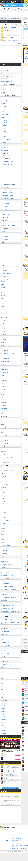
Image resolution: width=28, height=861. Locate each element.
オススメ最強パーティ (5, 567)
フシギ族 (2, 323)
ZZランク (2, 290)
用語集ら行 (3, 727)
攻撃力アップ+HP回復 (5, 430)
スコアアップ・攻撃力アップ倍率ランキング (9, 225)
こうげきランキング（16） (6, 220)
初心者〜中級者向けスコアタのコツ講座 (9, 589)
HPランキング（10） (5, 223)
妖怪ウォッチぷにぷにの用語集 (7, 703)
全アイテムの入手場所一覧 (6, 631)
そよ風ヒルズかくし (5, 111)
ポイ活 (8, 1)
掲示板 (19, 8)
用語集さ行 (3, 711)
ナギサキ (2, 498)
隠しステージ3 (3, 92)
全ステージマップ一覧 (5, 468)
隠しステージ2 (3, 89)
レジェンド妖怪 (4, 270)
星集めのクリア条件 (5, 653)
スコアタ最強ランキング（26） (7, 212)
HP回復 (2, 424)
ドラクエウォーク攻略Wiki (17, 838)
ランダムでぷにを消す (5, 358)
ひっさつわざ (3, 656)
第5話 (2, 678)
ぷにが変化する (4, 405)
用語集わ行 (3, 730)
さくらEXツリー (4, 492)
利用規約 (13, 827)
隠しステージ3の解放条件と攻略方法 (10, 34)
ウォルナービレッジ (5, 520)
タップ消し (3, 389)
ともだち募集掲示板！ (7, 30)
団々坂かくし (3, 103)
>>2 (25, 601)
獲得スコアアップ (4, 443)
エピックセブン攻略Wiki (16, 843)
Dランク (2, 312)
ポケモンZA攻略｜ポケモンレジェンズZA (19, 831)
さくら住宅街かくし (5, 98)
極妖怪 (2, 268)
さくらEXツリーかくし (5, 114)
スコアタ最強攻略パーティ (6, 583)
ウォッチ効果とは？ (5, 626)
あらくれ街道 (3, 548)
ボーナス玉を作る (4, 411)
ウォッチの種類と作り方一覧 (6, 619)
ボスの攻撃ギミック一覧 (5, 600)
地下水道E (3, 539)
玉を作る (2, 383)
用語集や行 (3, 725)
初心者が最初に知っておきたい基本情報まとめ (10, 611)
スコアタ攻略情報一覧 (5, 581)
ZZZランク (3, 287)
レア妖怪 (2, 265)
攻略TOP (3, 8)
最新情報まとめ (4, 231)
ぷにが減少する (4, 408)
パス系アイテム (4, 634)
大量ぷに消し (3, 394)
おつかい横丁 (3, 487)
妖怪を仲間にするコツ (5, 570)
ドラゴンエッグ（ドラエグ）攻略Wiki (19, 848)
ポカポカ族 (3, 331)
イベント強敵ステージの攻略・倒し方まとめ (9, 597)
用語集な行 (3, 716)
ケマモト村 (3, 501)
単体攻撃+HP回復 (4, 369)
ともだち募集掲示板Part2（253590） (8, 164)
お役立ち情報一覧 (4, 239)
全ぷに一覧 (3, 245)
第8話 (2, 686)
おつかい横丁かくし (5, 109)
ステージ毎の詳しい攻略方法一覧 (7, 470)
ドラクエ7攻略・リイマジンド (17, 834)
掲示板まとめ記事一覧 (5, 150)
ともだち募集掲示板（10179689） (7, 161)
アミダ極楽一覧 (4, 553)
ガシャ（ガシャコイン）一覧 (6, 457)
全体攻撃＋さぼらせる (5, 380)
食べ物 (2, 639)
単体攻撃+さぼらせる (5, 372)
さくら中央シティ (4, 484)
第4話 (2, 675)
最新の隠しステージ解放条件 (6, 81)
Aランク (2, 303)
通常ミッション (4, 650)
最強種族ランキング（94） (6, 217)
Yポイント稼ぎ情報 (4, 236)
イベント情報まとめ (5, 234)
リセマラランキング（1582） (6, 209)
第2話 (2, 670)
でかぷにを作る (4, 399)
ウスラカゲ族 (3, 334)
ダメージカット (4, 421)
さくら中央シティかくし (5, 106)
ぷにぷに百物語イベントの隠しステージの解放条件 (12, 40)
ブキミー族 (3, 337)
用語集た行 (3, 714)
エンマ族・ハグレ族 (5, 345)
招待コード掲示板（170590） (6, 187)
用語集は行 (3, 719)
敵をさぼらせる (4, 416)
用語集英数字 (3, 733)
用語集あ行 (3, 705)
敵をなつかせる (4, 419)
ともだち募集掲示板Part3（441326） (8, 184)
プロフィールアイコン (5, 659)
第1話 (2, 667)
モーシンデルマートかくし (6, 133)
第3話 (2, 672)
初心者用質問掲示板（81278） (7, 190)
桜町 (1, 506)
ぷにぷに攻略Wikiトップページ (7, 67)
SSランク (3, 298)
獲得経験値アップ (4, 438)
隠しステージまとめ (5, 78)
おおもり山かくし (4, 100)
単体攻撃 (2, 367)
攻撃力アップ (3, 427)
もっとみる (18, 43)
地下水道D (3, 536)
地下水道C (3, 534)
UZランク (2, 284)
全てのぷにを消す (4, 364)
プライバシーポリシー (22, 827)
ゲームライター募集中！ (5, 70)
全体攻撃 (2, 375)
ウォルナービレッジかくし (6, 139)
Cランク (2, 309)
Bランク (2, 306)
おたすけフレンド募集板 (8, 37)
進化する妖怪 (3, 276)
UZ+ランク (3, 281)
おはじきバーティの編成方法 (6, 564)
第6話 (2, 681)
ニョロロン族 (3, 339)
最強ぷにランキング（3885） (6, 214)
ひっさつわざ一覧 (4, 350)
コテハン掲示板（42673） (6, 158)
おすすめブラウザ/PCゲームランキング (11, 787)
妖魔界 (2, 495)
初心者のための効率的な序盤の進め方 (8, 614)
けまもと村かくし (4, 122)
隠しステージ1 (3, 87)
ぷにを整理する (4, 402)
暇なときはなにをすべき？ (6, 572)
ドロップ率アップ (4, 435)
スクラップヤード (4, 512)
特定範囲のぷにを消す (5, 361)
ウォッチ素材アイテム (5, 642)
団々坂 (2, 481)
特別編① (2, 694)
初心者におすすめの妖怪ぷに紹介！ (8, 608)
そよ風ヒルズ (3, 490)
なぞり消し (3, 386)
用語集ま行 (3, 722)
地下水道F (3, 542)
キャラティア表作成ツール (6, 203)
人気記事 (5, 24)
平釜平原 (2, 503)
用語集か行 (3, 708)
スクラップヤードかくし (5, 131)
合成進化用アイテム (5, 637)
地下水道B (3, 531)
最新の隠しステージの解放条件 (9, 27)
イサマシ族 (3, 320)
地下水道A (3, 528)
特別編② (2, 697)
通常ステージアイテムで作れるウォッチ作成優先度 (10, 622)
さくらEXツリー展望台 (5, 545)
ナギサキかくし (4, 120)
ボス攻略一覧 (3, 594)
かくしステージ (11, 8)
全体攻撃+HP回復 (4, 378)
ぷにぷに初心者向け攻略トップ (7, 605)
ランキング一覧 (4, 206)
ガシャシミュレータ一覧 (5, 462)
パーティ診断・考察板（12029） (7, 198)
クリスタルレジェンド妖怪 (6, 273)
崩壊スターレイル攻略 (16, 836)
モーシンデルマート (5, 514)
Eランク (2, 314)
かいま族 (2, 342)
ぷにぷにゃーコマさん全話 (6, 664)
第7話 (2, 683)
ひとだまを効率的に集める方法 (7, 575)
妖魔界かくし (3, 117)
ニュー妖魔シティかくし (5, 142)
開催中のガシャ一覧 (5, 451)
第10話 (2, 692)
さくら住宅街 (3, 476)
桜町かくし (3, 128)
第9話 (2, 689)
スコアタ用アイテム (5, 645)
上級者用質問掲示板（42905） (7, 192)
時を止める (3, 391)
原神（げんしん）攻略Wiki (17, 840)
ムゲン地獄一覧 (4, 550)
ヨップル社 (3, 517)
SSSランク (3, 295)
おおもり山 (3, 479)
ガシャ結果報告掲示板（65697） (7, 195)
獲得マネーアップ (4, 440)
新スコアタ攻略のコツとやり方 (7, 586)
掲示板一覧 (3, 147)
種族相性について (4, 561)
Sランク (2, 301)
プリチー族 (3, 328)
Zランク (2, 292)
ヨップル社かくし (4, 136)
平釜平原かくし (4, 125)
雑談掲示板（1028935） (5, 155)
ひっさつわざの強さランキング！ (7, 353)
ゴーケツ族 (3, 325)
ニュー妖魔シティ (4, 523)
